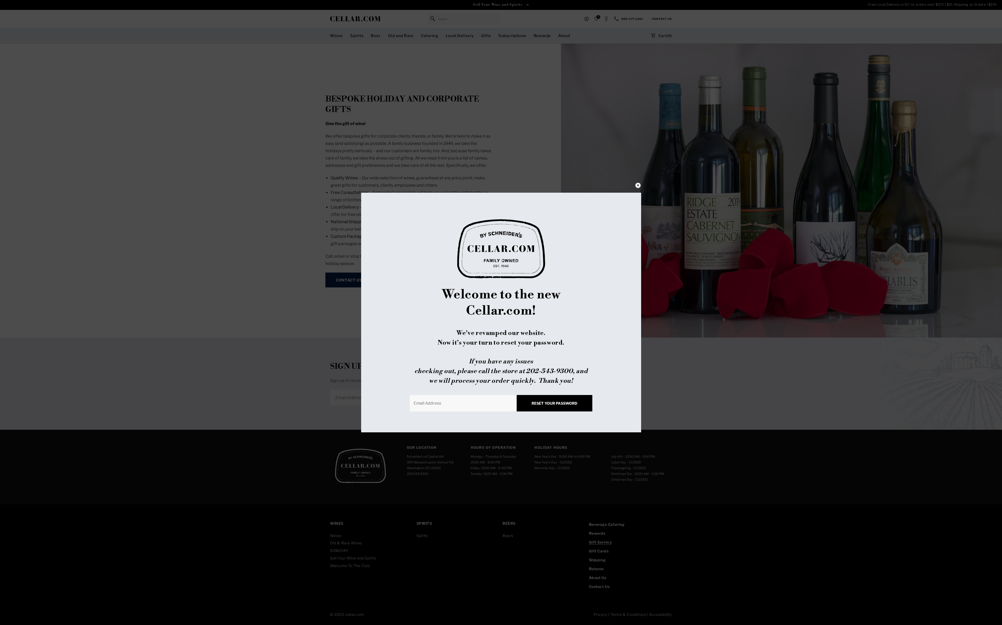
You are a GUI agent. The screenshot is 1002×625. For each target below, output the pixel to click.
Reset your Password (554, 403)
